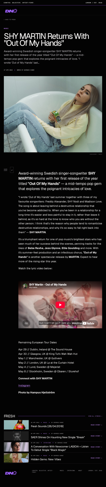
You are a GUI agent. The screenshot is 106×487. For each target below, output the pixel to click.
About (80, 470)
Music (62, 470)
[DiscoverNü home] (11, 10)
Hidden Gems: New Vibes (46, 459)
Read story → (96, 425)
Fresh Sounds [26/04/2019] (47, 426)
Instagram (24, 385)
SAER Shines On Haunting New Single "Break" (58, 437)
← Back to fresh (9, 19)
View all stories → (95, 416)
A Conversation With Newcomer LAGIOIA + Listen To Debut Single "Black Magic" (60, 448)
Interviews (71, 470)
